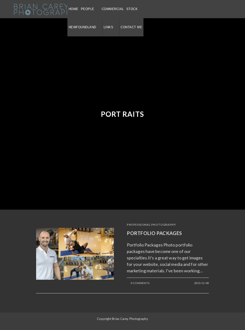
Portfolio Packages (154, 233)
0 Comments (140, 283)
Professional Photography (151, 224)
